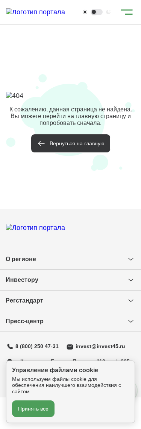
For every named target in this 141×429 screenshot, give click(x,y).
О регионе (21, 259)
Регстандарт (24, 300)
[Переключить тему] (96, 12)
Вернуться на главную (77, 143)
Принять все (33, 409)
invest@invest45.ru (100, 346)
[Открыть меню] (126, 12)
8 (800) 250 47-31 (37, 346)
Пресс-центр (25, 321)
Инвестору (22, 280)
